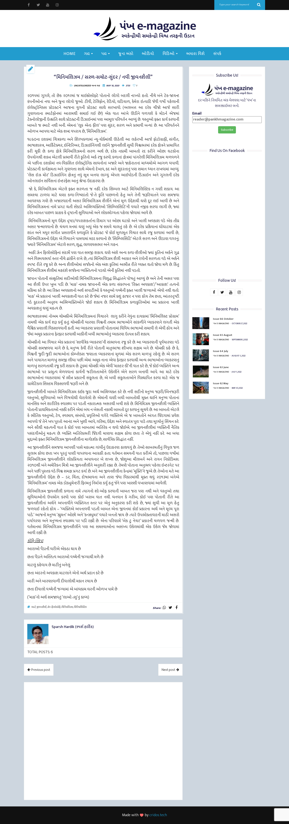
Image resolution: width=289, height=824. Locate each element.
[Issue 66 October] (200, 323)
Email (197, 114)
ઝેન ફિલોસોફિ (53, 607)
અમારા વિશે (195, 53)
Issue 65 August (222, 335)
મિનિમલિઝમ (67, 607)
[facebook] (28, 5)
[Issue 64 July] (200, 355)
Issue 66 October (223, 319)
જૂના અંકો (125, 53)
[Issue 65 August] (200, 339)
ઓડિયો (148, 53)
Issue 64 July (220, 351)
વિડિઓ (168, 53)
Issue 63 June (221, 367)
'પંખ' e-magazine (221, 323)
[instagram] (57, 5)
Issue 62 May (220, 383)
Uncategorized (82, 86)
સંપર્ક (217, 53)
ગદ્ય (87, 53)
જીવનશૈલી (41, 607)
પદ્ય (104, 53)
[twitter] (38, 5)
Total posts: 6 (40, 652)
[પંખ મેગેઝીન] (144, 28)
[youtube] (47, 5)
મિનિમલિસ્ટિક (80, 607)
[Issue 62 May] (200, 388)
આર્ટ (33, 607)
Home (69, 53)
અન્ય (94, 86)
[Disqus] (103, 742)
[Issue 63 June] (200, 371)
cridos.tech (158, 815)
